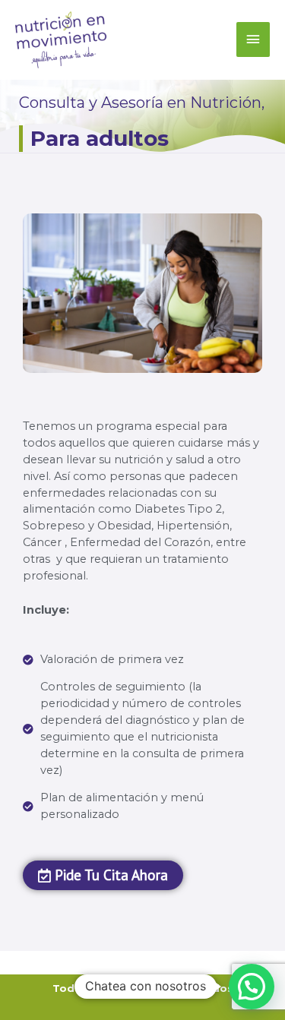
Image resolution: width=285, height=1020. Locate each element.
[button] (251, 986)
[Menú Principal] (253, 39)
